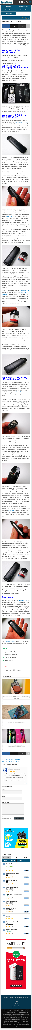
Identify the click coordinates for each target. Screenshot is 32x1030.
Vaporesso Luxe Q (16, 761)
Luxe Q (8, 759)
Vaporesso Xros (24, 290)
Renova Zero (19, 392)
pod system (13, 759)
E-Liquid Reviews (23, 9)
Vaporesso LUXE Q (9, 641)
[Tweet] (14, 26)
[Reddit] (22, 26)
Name (3, 789)
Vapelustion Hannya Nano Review (13, 922)
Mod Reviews (8, 9)
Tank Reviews (8, 13)
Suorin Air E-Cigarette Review (14, 894)
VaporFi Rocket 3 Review (12, 863)
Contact (16, 1003)
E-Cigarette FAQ (16, 1007)
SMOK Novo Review (11, 901)
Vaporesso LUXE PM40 (21, 122)
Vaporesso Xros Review (12, 873)
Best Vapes (8, 6)
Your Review (5, 802)
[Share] (6, 26)
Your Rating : (5, 817)
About (16, 1001)
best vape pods (23, 600)
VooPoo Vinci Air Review (13, 915)
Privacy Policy (16, 1005)
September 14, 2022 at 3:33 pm (14, 769)
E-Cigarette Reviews (23, 6)
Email (3, 796)
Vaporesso (7, 761)
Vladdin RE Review (11, 908)
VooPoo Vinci (12, 510)
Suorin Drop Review (11, 929)
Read (26, 870)
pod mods (7, 30)
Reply (25, 783)
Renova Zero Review (11, 880)
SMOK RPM (8, 216)
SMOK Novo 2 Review (12, 887)
